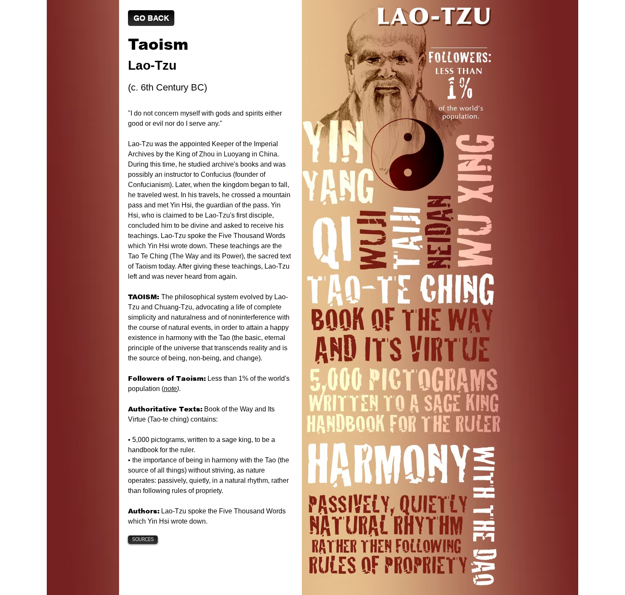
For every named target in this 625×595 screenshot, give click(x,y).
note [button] (170, 388)
